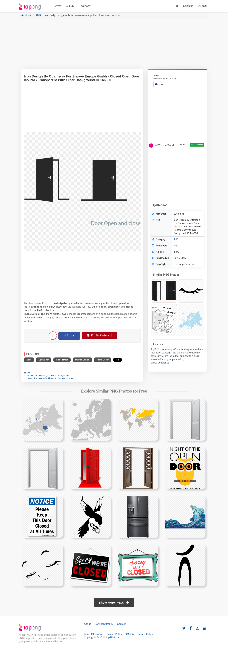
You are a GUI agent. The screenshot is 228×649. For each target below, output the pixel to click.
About (87, 624)
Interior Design (82, 360)
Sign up (189, 6)
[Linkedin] (204, 628)
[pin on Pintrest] (58, 403)
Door (29, 360)
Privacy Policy (114, 634)
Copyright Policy (104, 624)
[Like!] (53, 335)
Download (198, 145)
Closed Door (62, 360)
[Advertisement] (114, 45)
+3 (117, 359)
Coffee (160, 84)
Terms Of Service (93, 634)
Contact (85, 6)
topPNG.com (113, 637)
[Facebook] (191, 628)
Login (203, 6)
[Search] (177, 6)
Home (27, 15)
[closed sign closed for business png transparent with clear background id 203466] (90, 565)
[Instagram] (197, 628)
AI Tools (70, 6)
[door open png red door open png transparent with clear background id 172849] (90, 468)
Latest (57, 6)
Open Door (44, 360)
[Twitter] (184, 628)
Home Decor (103, 360)
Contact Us (163, 363)
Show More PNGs (112, 602)
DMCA (130, 634)
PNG (38, 15)
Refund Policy (145, 634)
